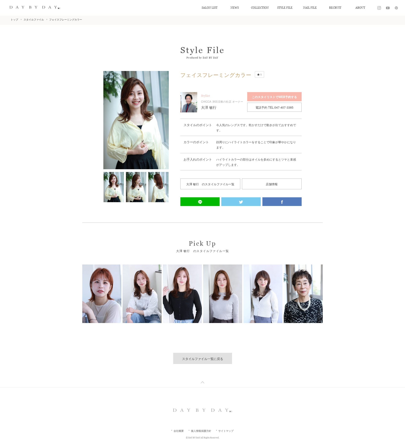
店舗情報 (272, 184)
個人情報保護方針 (201, 431)
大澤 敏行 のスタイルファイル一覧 (210, 184)
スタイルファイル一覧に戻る (202, 358)
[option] (136, 120)
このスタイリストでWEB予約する (274, 97)
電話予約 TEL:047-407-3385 (274, 107)
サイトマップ (226, 431)
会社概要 (179, 431)
